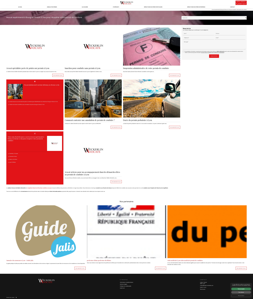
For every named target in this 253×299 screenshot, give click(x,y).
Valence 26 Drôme (12, 159)
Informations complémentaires (126, 282)
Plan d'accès (202, 289)
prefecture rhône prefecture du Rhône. (99, 260)
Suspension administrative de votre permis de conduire (146, 68)
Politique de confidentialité (125, 286)
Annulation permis (52, 7)
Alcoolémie (85, 7)
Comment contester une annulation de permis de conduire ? (90, 120)
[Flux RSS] (16, 297)
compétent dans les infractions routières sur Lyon (39, 188)
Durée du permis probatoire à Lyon (137, 120)
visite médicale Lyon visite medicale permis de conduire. (185, 260)
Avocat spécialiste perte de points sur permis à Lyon (27, 68)
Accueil (20, 7)
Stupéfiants (116, 7)
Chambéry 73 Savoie (13, 153)
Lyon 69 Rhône (12, 162)
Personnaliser (241, 295)
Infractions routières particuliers (153, 7)
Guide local (122, 288)
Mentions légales (123, 284)
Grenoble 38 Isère (12, 156)
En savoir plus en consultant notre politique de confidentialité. (212, 52)
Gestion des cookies (10, 297)
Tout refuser (241, 292)
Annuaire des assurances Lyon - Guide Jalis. (19, 260)
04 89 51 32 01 (203, 287)
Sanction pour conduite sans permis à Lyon (82, 68)
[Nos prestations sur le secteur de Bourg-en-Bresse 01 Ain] (15, 91)
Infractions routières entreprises (196, 7)
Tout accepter (241, 289)
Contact (232, 7)
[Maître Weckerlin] (126, 2)
